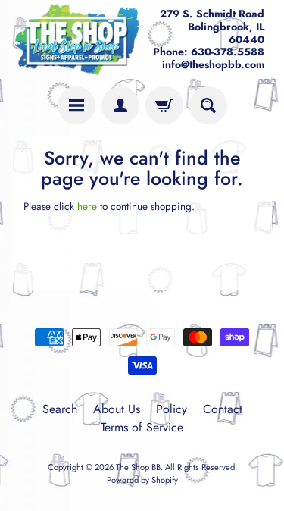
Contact (222, 409)
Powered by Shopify (142, 480)
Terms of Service (142, 427)
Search (59, 409)
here (87, 206)
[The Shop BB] (77, 39)
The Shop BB (138, 467)
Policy (171, 409)
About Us (116, 409)
